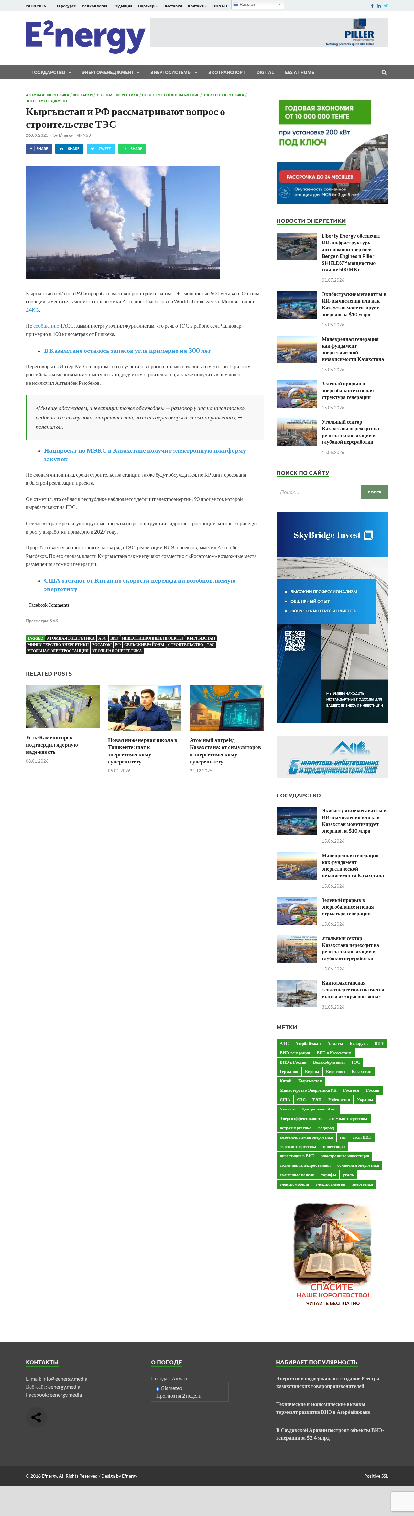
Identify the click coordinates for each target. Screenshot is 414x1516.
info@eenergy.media (64, 1378)
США (285, 1099)
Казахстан (361, 1071)
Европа (312, 1071)
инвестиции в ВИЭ (297, 1155)
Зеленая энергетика (117, 94)
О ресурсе (66, 5)
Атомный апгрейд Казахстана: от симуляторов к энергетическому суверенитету (225, 750)
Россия (372, 1090)
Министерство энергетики (58, 644)
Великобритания (329, 1062)
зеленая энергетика (298, 1146)
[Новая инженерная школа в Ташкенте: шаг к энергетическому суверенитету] (145, 732)
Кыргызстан (201, 638)
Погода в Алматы (170, 1378)
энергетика (362, 1183)
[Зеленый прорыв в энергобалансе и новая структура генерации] (297, 384)
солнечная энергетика (358, 1165)
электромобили (294, 1183)
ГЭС (356, 1062)
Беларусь (359, 1043)
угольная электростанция (58, 650)
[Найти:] (332, 492)
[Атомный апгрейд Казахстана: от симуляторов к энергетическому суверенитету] (227, 732)
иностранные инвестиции (345, 1155)
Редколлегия (94, 5)
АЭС (102, 638)
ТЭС (211, 644)
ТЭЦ (316, 1099)
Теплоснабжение (181, 94)
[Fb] (372, 5)
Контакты (197, 5)
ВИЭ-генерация (295, 1052)
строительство (185, 644)
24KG (32, 310)
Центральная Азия (319, 1108)
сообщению (46, 325)
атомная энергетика (71, 638)
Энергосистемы (171, 72)
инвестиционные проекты (152, 638)
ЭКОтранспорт (226, 72)
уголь (348, 1174)
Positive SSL (376, 1475)
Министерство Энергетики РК (308, 1090)
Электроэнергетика (223, 94)
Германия (289, 1071)
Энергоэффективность (301, 1118)
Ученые (287, 1108)
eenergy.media (64, 1386)
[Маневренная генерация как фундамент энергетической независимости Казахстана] (297, 339)
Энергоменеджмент (108, 72)
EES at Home (299, 72)
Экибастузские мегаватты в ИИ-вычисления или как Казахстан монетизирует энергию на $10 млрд (354, 304)
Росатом (102, 644)
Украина (365, 1099)
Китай (285, 1080)
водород (326, 1127)
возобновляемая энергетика (306, 1137)
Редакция (122, 5)
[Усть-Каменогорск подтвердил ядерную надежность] (63, 730)
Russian (246, 4)
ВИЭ (114, 638)
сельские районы (144, 644)
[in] (378, 5)
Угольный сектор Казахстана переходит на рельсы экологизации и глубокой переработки (350, 431)
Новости (151, 94)
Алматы (335, 1043)
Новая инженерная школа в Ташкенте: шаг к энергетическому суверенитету (142, 750)
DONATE (220, 5)
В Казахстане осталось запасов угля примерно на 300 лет (127, 350)
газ (343, 1137)
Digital (265, 72)
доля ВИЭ (362, 1137)
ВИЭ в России (293, 1062)
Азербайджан (308, 1043)
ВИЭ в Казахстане (334, 1052)
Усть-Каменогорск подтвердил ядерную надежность (52, 744)
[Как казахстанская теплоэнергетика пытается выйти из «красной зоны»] (297, 983)
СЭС (301, 1099)
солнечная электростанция (305, 1165)
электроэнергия (330, 1183)
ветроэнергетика (295, 1127)
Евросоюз (335, 1071)
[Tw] (386, 5)
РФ (118, 644)
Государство (48, 72)
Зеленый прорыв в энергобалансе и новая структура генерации (348, 390)
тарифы (328, 1174)
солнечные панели (297, 1174)
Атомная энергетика (47, 94)
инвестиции (334, 1146)
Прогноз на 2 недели (179, 1395)
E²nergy (66, 135)
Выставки (172, 5)
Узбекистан (339, 1099)
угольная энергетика (117, 650)
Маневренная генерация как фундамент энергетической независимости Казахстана (353, 349)
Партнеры (148, 5)
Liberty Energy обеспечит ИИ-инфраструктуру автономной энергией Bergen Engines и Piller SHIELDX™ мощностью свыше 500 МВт (351, 252)
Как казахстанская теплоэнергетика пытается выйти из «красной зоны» (353, 989)
